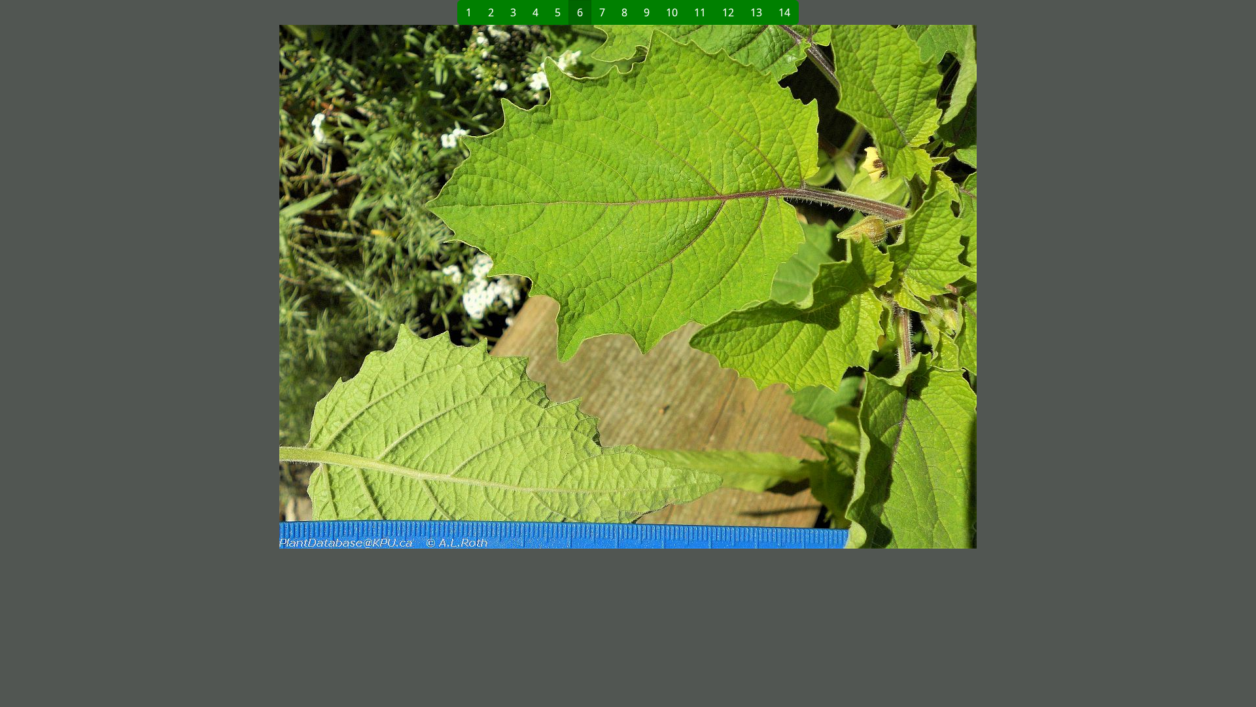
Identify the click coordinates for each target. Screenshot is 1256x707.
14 (784, 12)
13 (756, 12)
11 (700, 12)
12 (728, 12)
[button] (416, 287)
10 (672, 12)
